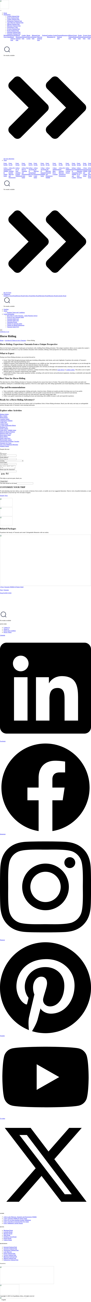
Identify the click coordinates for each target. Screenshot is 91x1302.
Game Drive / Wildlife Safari (8, 430)
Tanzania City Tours (5, 443)
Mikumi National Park (13, 24)
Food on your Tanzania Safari (15, 317)
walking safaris (70, 370)
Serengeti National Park (13, 32)
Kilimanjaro (7, 294)
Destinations (7, 14)
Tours (5, 160)
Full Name (3, 454)
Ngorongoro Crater (12, 27)
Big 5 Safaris (3, 416)
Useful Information (9, 314)
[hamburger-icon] (0, 10)
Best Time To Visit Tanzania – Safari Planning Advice (22, 315)
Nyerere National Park (13, 29)
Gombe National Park (13, 19)
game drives (60, 370)
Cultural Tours (4, 424)
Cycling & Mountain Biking (8, 425)
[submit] (0, 452)
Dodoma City (4, 427)
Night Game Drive (5, 438)
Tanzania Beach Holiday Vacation (9, 441)
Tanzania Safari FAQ (13, 327)
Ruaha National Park (13, 30)
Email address (4, 457)
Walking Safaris (4, 446)
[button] (45, 1300)
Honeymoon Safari (5, 435)
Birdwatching (4, 417)
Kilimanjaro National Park (14, 21)
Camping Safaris (4, 419)
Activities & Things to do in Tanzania (15, 340)
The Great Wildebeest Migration (9, 444)
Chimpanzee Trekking (6, 420)
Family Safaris (4, 428)
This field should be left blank (8, 483)
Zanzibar (6, 309)
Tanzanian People (12, 322)
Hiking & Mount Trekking (7, 432)
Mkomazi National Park (14, 26)
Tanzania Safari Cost (13, 319)
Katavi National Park (13, 18)
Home (5, 13)
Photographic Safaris (6, 440)
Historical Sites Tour (5, 433)
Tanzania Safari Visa (13, 320)
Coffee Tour (3, 422)
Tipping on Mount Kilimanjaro (15, 325)
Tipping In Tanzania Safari (14, 323)
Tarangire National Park (14, 34)
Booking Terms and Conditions (16, 312)
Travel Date (3, 462)
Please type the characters (7, 469)
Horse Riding (4, 436)
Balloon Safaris (4, 414)
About (5, 311)
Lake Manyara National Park (15, 22)
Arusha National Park (13, 16)
